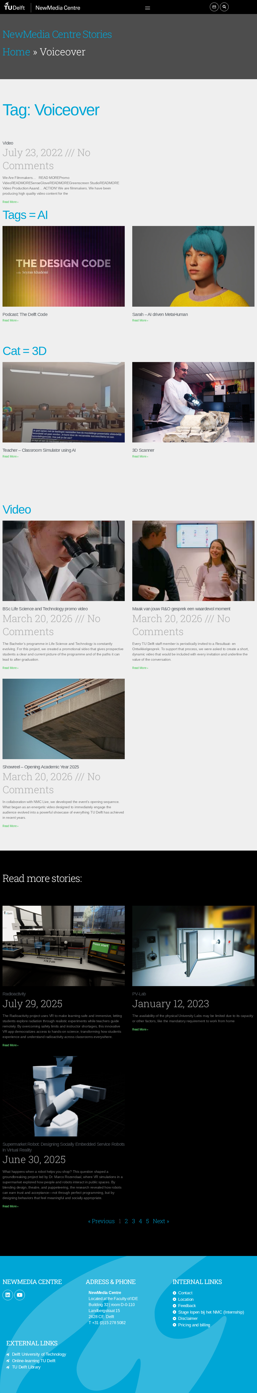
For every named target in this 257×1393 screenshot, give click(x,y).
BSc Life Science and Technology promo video (45, 608)
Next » (161, 1221)
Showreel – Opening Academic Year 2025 (41, 766)
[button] (147, 8)
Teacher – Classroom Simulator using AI (39, 450)
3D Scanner (143, 450)
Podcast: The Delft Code (25, 314)
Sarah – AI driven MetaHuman (160, 314)
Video (8, 143)
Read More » (11, 202)
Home (16, 51)
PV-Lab (139, 993)
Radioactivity (14, 993)
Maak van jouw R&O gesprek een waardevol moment (181, 608)
